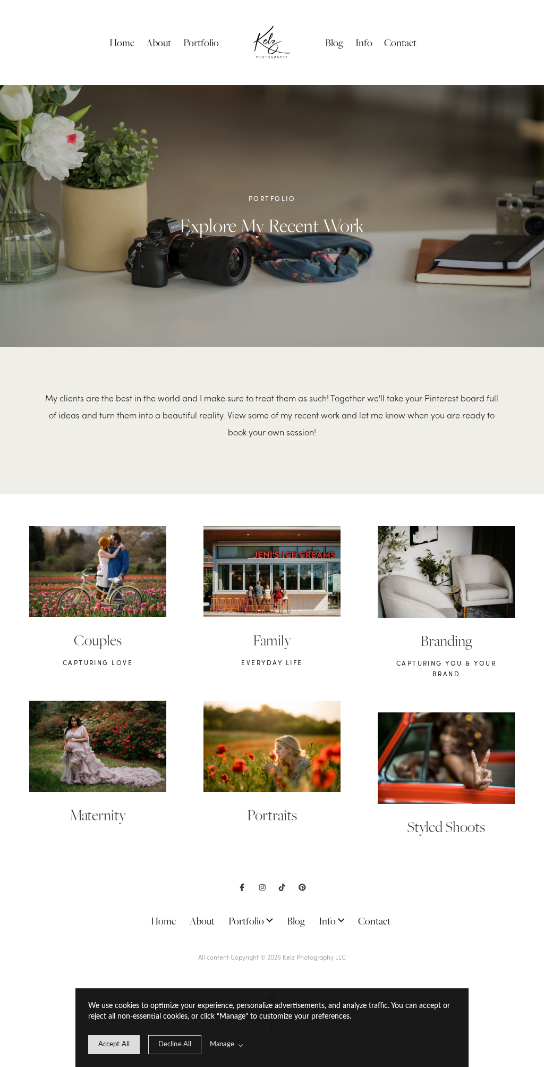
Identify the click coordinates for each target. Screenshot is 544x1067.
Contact (400, 42)
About (158, 42)
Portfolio (201, 42)
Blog (334, 42)
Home (121, 42)
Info (363, 42)
